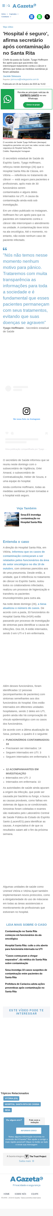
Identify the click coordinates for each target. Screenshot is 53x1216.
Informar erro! (29, 1131)
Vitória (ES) (11, 1098)
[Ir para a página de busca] (9, 5)
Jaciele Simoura (12, 76)
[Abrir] (3, 5)
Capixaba (12, 14)
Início (3, 14)
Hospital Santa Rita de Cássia (22, 1104)
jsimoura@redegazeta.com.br (25, 79)
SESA (7, 1110)
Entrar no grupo (33, 105)
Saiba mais (25, 1161)
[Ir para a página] (23, 5)
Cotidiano (5, 17)
